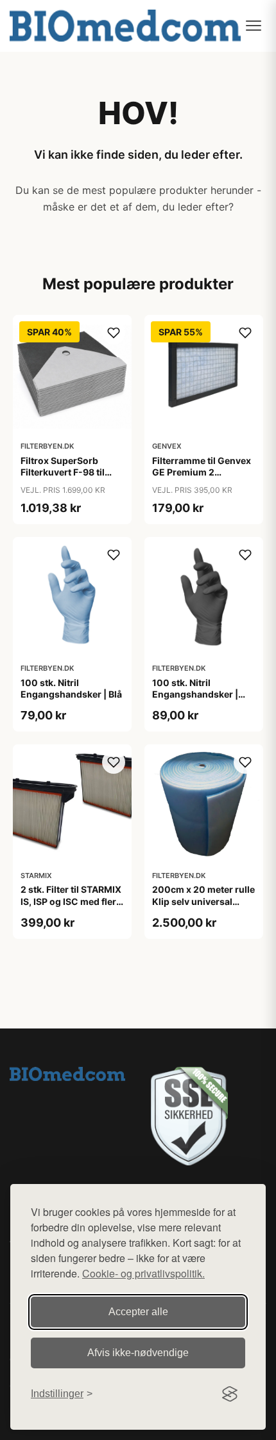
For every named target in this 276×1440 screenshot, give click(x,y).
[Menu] (253, 25)
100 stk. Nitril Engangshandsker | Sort (195, 694)
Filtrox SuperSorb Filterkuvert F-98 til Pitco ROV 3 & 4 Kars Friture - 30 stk (65, 478)
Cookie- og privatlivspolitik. (143, 1273)
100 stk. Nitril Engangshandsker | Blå (71, 688)
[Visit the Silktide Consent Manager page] (229, 1394)
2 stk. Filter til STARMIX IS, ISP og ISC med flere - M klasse (71, 901)
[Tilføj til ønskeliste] (113, 332)
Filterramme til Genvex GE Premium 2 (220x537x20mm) (201, 472)
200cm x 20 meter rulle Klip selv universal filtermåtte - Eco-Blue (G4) (203, 907)
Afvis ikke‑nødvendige (138, 1352)
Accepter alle (138, 1311)
